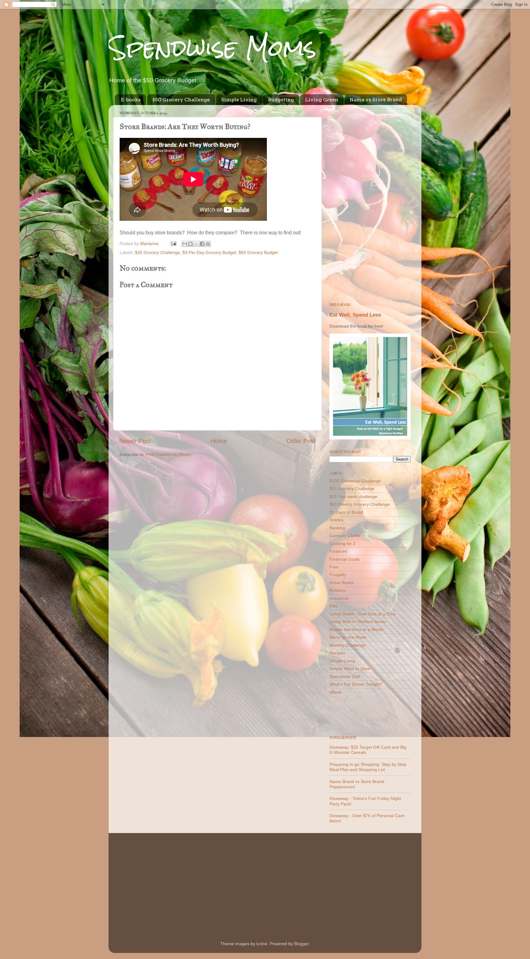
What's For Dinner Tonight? (355, 684)
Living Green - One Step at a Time (362, 613)
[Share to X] (196, 244)
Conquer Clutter (344, 535)
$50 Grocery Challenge (181, 100)
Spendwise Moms (213, 47)
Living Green (321, 100)
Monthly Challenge (347, 645)
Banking (337, 527)
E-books (131, 100)
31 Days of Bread (346, 512)
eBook (335, 692)
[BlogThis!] (190, 244)
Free (334, 566)
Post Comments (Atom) (168, 454)
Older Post (301, 441)
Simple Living (239, 100)
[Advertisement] (370, 202)
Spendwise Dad (344, 676)
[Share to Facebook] (202, 244)
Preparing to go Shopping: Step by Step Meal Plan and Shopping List (367, 767)
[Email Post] (173, 243)
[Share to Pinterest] (208, 244)
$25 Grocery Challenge (157, 252)
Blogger (301, 943)
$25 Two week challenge (353, 496)
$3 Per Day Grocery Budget (209, 252)
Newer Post (135, 441)
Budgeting (281, 100)
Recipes (337, 652)
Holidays (337, 590)
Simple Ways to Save (349, 668)
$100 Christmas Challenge (355, 480)
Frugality (337, 574)
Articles (336, 519)
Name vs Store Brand (376, 100)
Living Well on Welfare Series (357, 621)
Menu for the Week (348, 637)
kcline (261, 943)
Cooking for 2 (342, 543)
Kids (333, 605)
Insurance (339, 598)
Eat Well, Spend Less (355, 315)
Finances (338, 551)
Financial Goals (344, 559)
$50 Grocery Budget (258, 252)
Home (219, 441)
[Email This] (185, 244)
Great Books (341, 582)
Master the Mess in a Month (356, 629)
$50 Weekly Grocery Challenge (359, 504)
